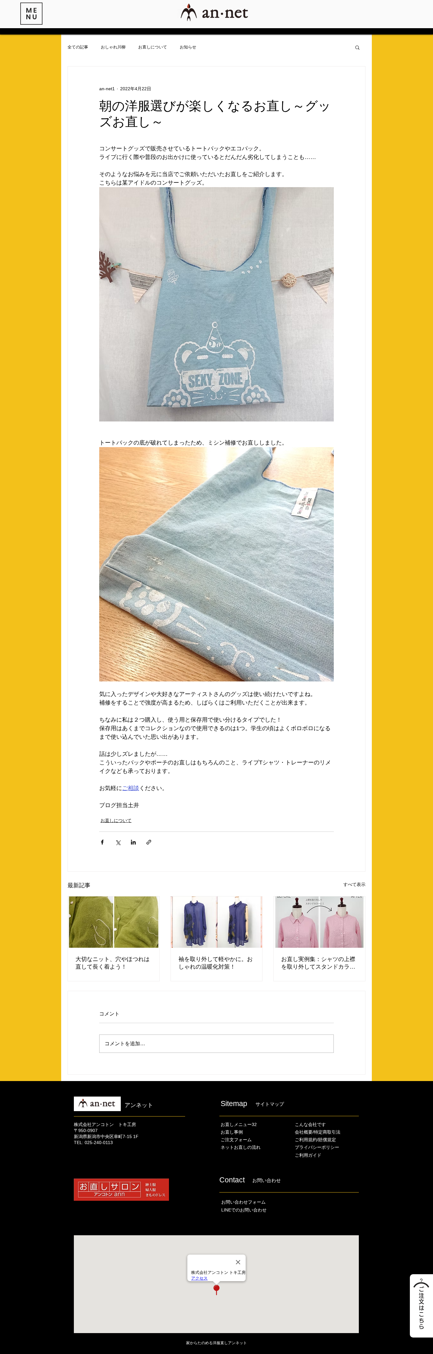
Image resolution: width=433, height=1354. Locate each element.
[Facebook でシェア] (102, 842)
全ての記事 (78, 47)
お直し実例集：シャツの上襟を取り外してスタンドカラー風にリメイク (318, 963)
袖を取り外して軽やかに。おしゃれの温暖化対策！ (215, 963)
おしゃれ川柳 (113, 47)
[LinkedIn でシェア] (133, 842)
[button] (31, 14)
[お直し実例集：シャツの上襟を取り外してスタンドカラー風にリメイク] (319, 922)
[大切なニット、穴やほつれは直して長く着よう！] (113, 922)
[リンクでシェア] (149, 842)
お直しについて (152, 47)
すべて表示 (354, 884)
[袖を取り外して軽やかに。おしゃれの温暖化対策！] (216, 922)
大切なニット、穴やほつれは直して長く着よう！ (112, 963)
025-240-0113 (99, 1142)
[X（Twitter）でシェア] (118, 842)
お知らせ (188, 47)
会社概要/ (304, 1132)
